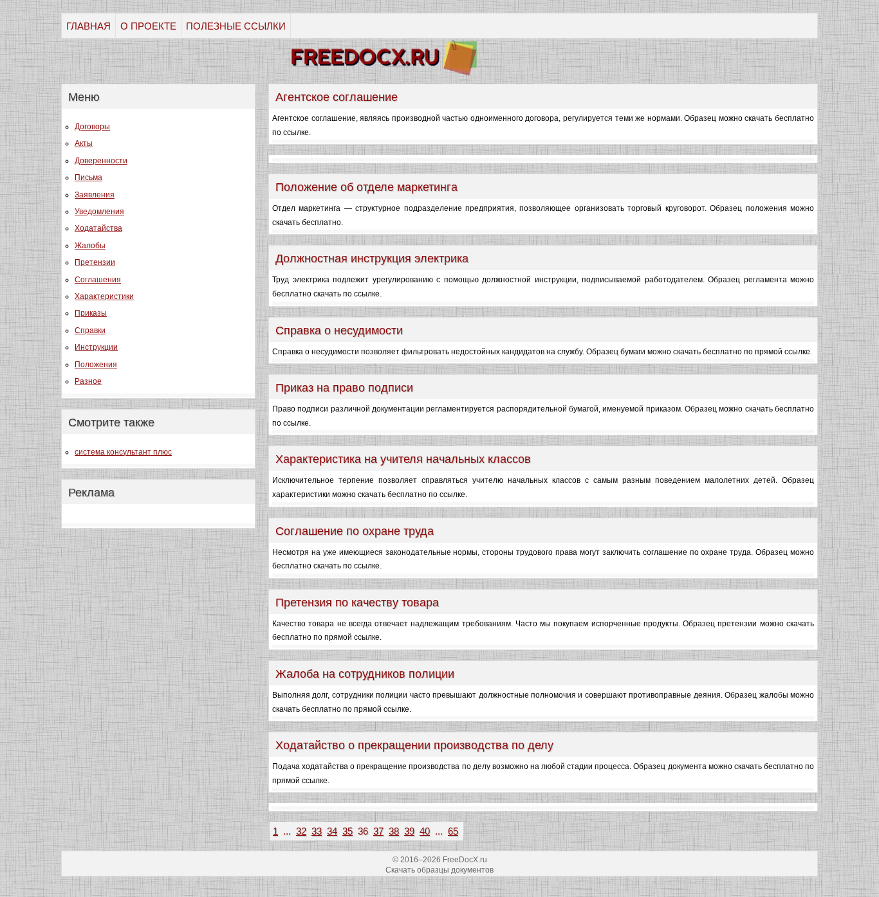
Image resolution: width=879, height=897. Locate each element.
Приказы (91, 313)
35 (347, 831)
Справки (90, 330)
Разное (88, 381)
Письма (88, 177)
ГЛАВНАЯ (88, 26)
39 (409, 831)
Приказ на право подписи (344, 387)
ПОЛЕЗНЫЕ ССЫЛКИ (236, 26)
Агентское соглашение (336, 97)
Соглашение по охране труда (354, 531)
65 (453, 831)
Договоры (92, 126)
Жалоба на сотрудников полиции (364, 673)
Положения (96, 364)
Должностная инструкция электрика (371, 258)
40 (425, 831)
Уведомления (99, 211)
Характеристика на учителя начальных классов (403, 459)
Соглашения (98, 279)
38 (394, 831)
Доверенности (101, 160)
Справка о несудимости (339, 330)
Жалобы (90, 245)
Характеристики (104, 296)
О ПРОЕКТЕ (148, 26)
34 (332, 831)
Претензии (95, 262)
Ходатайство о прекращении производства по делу (414, 745)
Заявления (95, 194)
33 (316, 831)
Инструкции (96, 347)
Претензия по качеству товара (357, 602)
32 (301, 831)
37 (378, 831)
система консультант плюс (123, 452)
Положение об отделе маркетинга (366, 187)
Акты (84, 143)
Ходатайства (98, 228)
